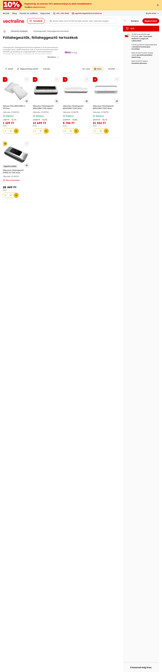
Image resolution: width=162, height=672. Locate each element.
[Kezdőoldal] (4, 31)
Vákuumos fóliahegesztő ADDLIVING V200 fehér (73, 107)
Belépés (135, 21)
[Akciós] (35, 79)
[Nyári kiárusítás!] (5, 79)
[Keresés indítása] (50, 21)
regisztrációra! (38, 7)
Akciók (6, 13)
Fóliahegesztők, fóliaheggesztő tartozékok (51, 31)
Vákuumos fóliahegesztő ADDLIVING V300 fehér (103, 107)
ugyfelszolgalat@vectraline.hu (88, 13)
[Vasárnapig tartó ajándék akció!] (5, 143)
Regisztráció (151, 21)
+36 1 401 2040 (62, 13)
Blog (14, 13)
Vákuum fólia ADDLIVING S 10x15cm (14, 107)
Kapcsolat (45, 13)
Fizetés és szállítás (29, 13)
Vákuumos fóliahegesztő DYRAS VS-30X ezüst (13, 171)
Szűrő (10, 69)
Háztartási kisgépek (19, 31)
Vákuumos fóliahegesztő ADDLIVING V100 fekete (43, 107)
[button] (86, 69)
